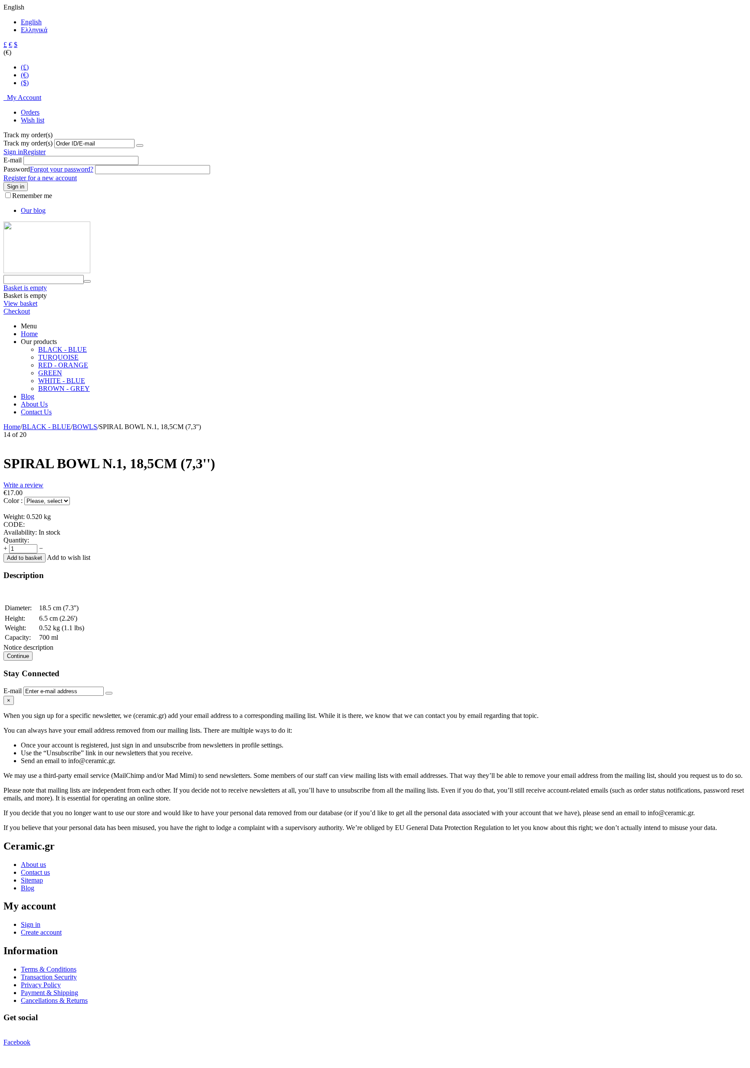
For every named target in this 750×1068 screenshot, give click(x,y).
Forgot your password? (61, 169)
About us (33, 864)
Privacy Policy (41, 985)
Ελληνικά (34, 29)
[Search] (87, 281)
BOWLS (84, 426)
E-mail (12, 160)
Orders (30, 112)
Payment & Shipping (49, 992)
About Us (34, 404)
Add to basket (24, 558)
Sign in (13, 151)
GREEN (50, 373)
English (31, 22)
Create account (41, 932)
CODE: (14, 524)
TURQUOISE (58, 357)
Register (34, 151)
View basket (20, 303)
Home (29, 333)
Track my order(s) (28, 143)
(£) (25, 67)
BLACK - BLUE (62, 349)
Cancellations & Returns (54, 1000)
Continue (18, 656)
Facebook (16, 1042)
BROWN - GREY (64, 388)
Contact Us (36, 412)
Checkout (16, 311)
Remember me (32, 195)
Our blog (33, 210)
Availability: (20, 532)
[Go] (139, 145)
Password (16, 169)
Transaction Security (49, 977)
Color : (13, 500)
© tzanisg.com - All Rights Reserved (53, 1057)
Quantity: (16, 540)
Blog (27, 396)
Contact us (35, 872)
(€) (25, 75)
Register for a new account (40, 178)
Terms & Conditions (48, 969)
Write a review (23, 485)
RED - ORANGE (63, 365)
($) (25, 82)
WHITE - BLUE (61, 380)
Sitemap (32, 880)
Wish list (32, 120)
